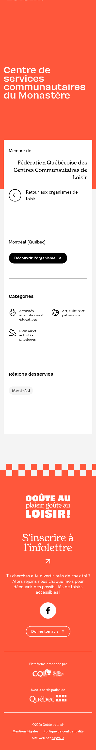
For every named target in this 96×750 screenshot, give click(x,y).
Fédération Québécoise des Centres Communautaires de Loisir (50, 170)
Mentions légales (26, 731)
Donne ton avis (45, 631)
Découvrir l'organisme (34, 258)
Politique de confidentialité (64, 731)
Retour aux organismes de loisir (52, 195)
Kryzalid (58, 738)
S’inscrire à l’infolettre (48, 543)
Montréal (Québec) (27, 242)
